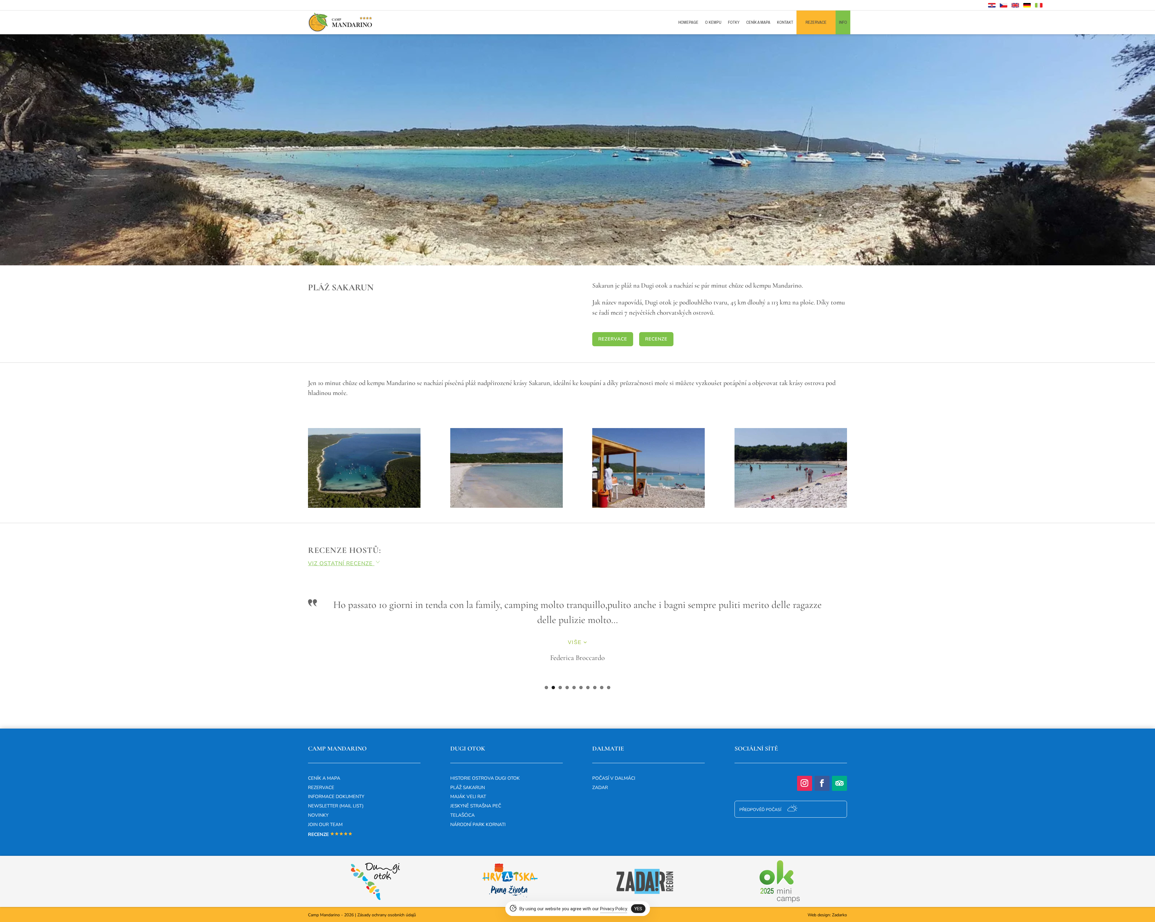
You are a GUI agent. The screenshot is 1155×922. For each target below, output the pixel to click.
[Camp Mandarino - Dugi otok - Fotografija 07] (506, 506)
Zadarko (839, 915)
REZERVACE (816, 22)
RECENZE (656, 339)
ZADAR (600, 787)
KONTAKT (785, 22)
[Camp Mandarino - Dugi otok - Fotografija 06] (364, 506)
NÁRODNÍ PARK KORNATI (478, 824)
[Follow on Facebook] (822, 783)
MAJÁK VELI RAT (468, 796)
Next (856, 645)
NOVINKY (318, 815)
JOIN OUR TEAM (325, 824)
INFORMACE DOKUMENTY (336, 796)
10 (608, 687)
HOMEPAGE (688, 22)
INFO (843, 22)
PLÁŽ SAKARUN (467, 787)
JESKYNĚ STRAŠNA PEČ (475, 806)
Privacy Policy (613, 908)
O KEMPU (713, 22)
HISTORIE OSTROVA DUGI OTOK (485, 778)
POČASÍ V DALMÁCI (613, 778)
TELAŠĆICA (462, 815)
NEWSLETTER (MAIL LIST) (336, 806)
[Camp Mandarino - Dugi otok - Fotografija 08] (648, 506)
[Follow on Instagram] (804, 783)
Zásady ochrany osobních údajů (386, 915)
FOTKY (734, 22)
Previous (299, 645)
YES (638, 908)
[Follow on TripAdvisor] (839, 783)
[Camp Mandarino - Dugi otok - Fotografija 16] (791, 506)
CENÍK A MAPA (758, 22)
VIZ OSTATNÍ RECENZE (344, 563)
